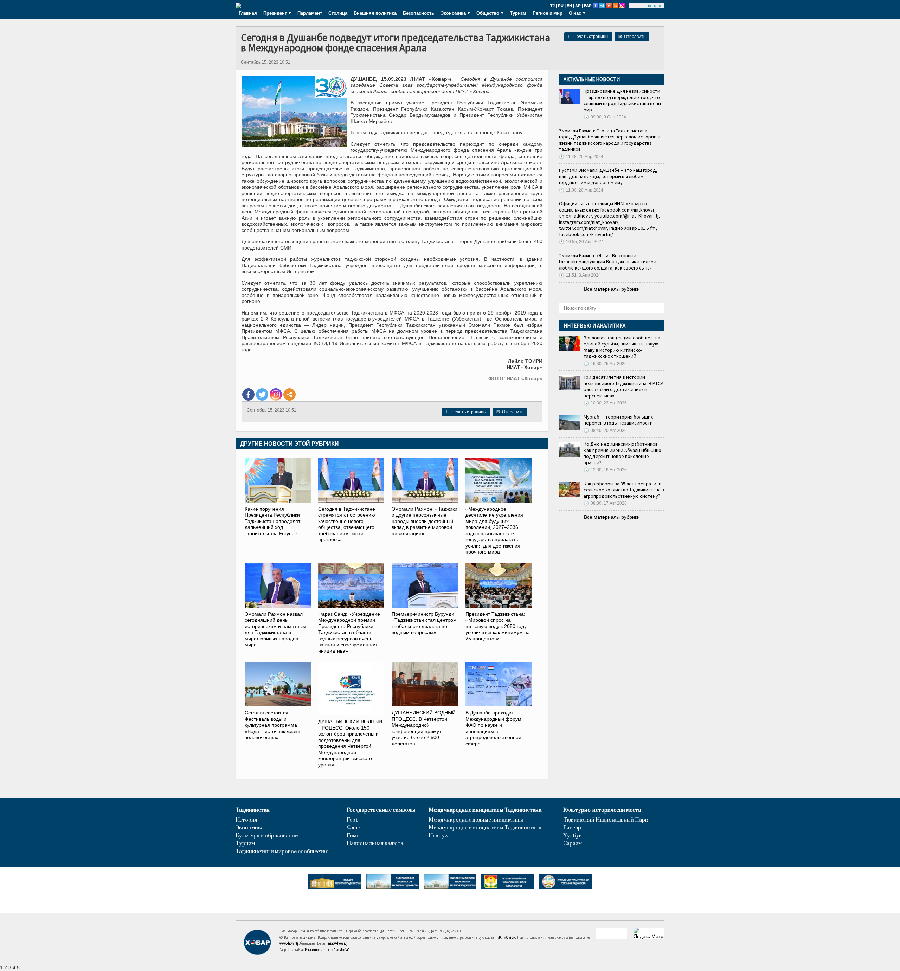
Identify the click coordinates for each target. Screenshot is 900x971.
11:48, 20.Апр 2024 (581, 156)
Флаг (353, 828)
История (246, 820)
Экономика (250, 828)
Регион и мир (547, 13)
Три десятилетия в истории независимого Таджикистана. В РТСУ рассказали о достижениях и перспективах (623, 386)
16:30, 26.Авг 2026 (605, 363)
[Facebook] (248, 394)
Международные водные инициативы (476, 820)
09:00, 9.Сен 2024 (605, 117)
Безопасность (418, 13)
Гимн (353, 836)
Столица (337, 13)
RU (561, 6)
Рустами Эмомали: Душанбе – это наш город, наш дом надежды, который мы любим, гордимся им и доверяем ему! (608, 176)
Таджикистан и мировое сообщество (282, 852)
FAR (588, 6)
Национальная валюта (375, 844)
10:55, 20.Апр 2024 (581, 241)
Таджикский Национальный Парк (605, 820)
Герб (353, 820)
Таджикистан (253, 810)
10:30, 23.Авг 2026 (605, 403)
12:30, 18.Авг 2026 (605, 469)
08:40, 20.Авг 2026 (605, 430)
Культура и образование (267, 836)
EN (569, 6)
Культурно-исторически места (602, 810)
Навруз (438, 836)
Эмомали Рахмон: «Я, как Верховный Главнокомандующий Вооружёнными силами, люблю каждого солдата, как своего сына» (608, 261)
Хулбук (572, 836)
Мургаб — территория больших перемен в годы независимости (618, 420)
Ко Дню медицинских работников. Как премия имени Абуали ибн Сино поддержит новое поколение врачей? (622, 453)
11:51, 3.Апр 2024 (580, 275)
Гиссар (572, 828)
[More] (289, 394)
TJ (552, 6)
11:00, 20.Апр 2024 (581, 190)
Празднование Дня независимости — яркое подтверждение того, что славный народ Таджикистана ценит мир (623, 100)
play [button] (639, 6)
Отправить (631, 36)
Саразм (572, 844)
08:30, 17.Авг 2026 (605, 503)
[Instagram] (276, 394)
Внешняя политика (375, 13)
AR (578, 6)
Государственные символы (381, 810)
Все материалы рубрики (612, 289)
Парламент (309, 13)
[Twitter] (262, 394)
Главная (248, 13)
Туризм (518, 13)
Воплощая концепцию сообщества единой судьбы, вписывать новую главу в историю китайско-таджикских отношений (622, 347)
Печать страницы (588, 36)
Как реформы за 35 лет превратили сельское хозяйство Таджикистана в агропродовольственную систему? (624, 489)
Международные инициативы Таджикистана (485, 810)
